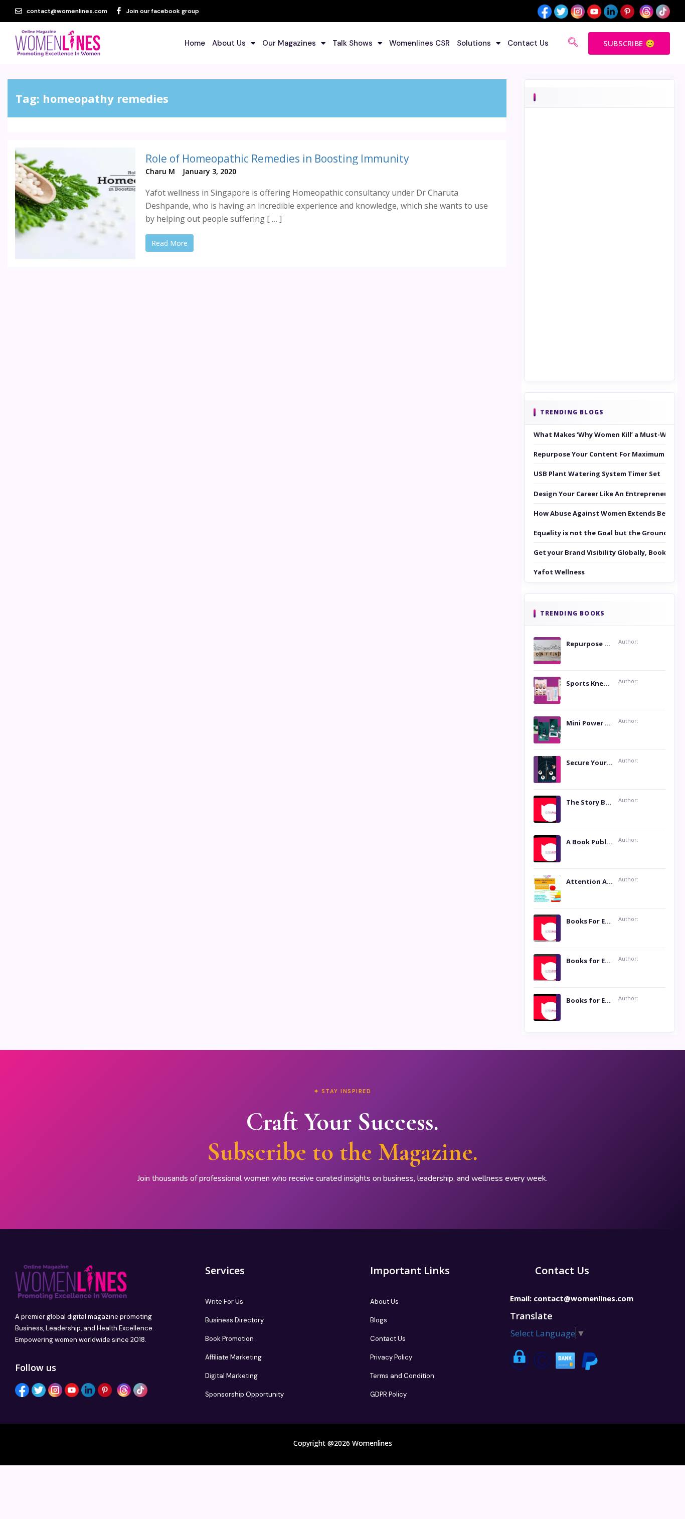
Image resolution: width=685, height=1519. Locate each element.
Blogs (378, 1320)
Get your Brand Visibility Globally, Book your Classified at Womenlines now (600, 552)
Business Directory (234, 1320)
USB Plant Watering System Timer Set (597, 473)
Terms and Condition (402, 1376)
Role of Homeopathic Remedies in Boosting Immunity (277, 159)
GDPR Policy (388, 1394)
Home (195, 43)
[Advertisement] (600, 258)
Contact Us (528, 43)
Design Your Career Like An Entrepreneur (600, 493)
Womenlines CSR (419, 43)
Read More (169, 243)
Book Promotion (229, 1338)
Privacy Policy (391, 1357)
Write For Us (224, 1301)
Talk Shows (352, 43)
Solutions (474, 43)
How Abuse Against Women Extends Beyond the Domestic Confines (600, 513)
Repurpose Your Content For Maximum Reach (600, 454)
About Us (229, 43)
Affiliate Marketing (233, 1357)
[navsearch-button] (573, 43)
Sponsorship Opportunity (244, 1394)
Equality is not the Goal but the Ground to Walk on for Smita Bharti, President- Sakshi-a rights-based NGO (600, 532)
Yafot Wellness (559, 571)
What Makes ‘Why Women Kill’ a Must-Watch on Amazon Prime (600, 434)
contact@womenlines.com (583, 1298)
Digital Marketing (231, 1376)
